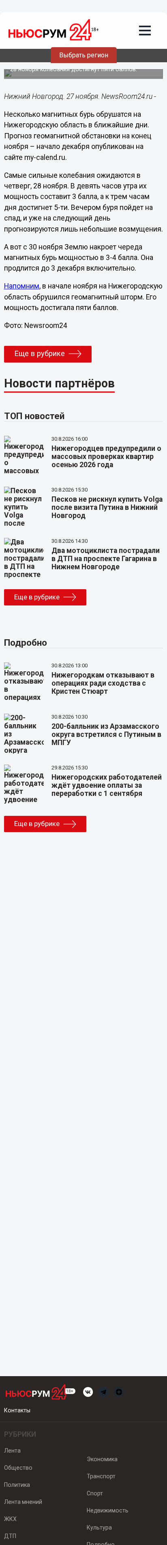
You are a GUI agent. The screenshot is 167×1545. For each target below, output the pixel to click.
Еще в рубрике (39, 353)
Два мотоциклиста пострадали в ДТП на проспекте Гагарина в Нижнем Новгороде (105, 558)
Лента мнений (23, 1502)
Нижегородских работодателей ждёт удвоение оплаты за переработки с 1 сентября (106, 785)
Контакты (17, 1410)
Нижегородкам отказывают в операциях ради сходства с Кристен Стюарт (102, 683)
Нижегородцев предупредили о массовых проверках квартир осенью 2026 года (106, 456)
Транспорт (101, 1476)
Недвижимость (107, 1510)
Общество (18, 1467)
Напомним (21, 286)
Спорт (95, 1493)
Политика (17, 1485)
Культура (99, 1527)
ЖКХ (10, 1519)
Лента (12, 1450)
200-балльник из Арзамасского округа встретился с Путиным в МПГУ (106, 734)
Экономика (102, 1459)
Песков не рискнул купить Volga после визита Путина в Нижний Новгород (107, 507)
